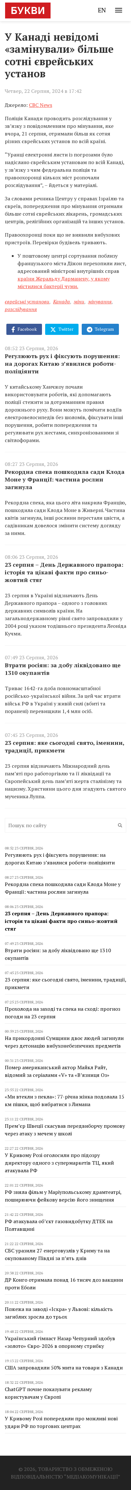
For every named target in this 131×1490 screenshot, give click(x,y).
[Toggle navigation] (118, 10)
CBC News (40, 104)
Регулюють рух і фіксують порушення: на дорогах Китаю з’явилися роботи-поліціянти (62, 363)
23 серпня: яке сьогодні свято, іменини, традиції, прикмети (64, 746)
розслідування (21, 309)
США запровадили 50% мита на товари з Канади (64, 1367)
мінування (100, 301)
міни (79, 301)
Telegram (104, 329)
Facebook (27, 329)
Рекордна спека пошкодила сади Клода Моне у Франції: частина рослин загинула (65, 479)
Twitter (65, 329)
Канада (61, 301)
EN (102, 10)
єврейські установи (27, 301)
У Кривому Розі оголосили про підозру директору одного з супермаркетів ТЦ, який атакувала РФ (59, 1163)
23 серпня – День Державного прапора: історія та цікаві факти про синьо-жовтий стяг (64, 572)
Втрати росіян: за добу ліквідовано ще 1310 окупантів (63, 668)
